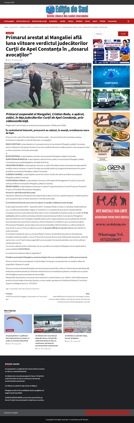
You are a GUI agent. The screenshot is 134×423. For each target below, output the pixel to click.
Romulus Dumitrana (32, 289)
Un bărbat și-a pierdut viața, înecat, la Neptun (76, 337)
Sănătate (79, 21)
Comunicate (112, 21)
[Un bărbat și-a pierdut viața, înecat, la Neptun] (77, 323)
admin (9, 60)
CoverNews (74, 419)
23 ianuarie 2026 (18, 60)
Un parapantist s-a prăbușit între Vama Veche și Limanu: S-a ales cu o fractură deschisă (18, 338)
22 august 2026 (17, 344)
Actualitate (53, 21)
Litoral (87, 21)
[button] (128, 21)
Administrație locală (39, 21)
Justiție (62, 21)
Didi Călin (22, 289)
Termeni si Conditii (11, 413)
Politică (102, 21)
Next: (69, 298)
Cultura (70, 21)
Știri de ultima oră (22, 21)
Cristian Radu (13, 289)
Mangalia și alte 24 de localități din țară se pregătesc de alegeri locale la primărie (24, 391)
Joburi (94, 21)
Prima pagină (9, 21)
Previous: (26, 296)
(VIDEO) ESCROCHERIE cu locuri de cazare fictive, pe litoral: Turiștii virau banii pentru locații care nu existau (24, 399)
